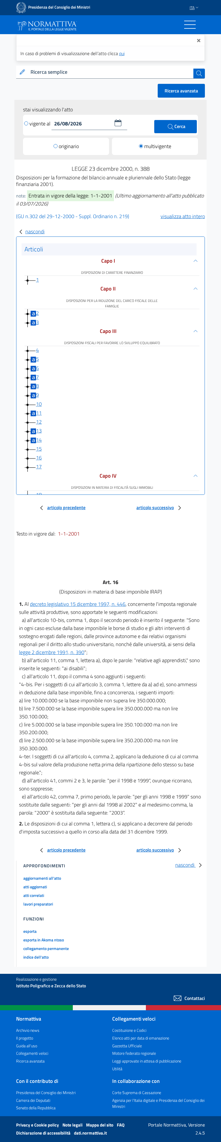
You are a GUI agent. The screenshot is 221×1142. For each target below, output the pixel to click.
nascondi (35, 231)
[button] (118, 123)
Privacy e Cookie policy (38, 1125)
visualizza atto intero (183, 216)
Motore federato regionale (134, 1053)
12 (39, 422)
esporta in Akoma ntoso (43, 940)
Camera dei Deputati (33, 1100)
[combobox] (110, 72)
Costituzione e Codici (129, 1030)
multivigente (157, 146)
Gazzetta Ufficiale (127, 1046)
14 (39, 440)
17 (39, 466)
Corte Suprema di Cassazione (136, 1092)
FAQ (121, 1125)
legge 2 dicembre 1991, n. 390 (51, 652)
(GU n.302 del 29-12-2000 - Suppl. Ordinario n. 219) (72, 216)
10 (39, 404)
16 (39, 458)
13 (39, 431)
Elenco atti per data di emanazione (140, 1038)
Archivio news (27, 1030)
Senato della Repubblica (36, 1108)
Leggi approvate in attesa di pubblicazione (146, 1061)
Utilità (117, 1069)
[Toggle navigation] (190, 25)
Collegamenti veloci (32, 1053)
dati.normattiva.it (90, 1133)
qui (122, 53)
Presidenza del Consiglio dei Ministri (46, 1092)
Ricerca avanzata (181, 90)
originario (69, 146)
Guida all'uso (26, 1046)
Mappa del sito (100, 1125)
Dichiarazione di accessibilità (43, 1133)
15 (39, 449)
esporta (30, 931)
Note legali (72, 1125)
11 (39, 413)
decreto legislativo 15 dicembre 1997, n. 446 (77, 604)
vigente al (40, 123)
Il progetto (24, 1038)
